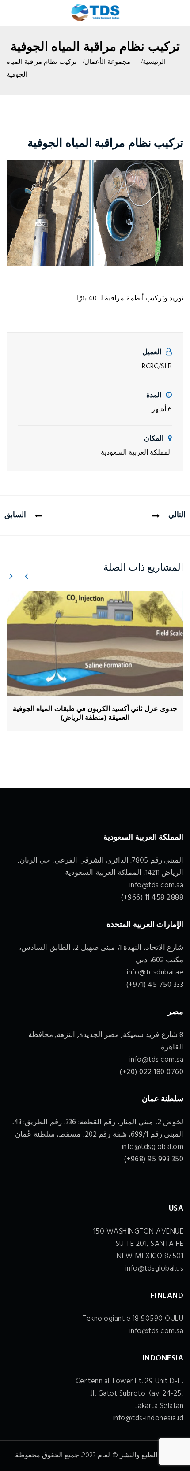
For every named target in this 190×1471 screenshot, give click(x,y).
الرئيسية (154, 62)
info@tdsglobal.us (154, 1269)
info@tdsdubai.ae (155, 972)
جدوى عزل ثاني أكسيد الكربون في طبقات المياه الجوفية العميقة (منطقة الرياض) (95, 714)
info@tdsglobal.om (153, 1147)
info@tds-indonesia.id (148, 1418)
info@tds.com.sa (156, 885)
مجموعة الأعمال (107, 62)
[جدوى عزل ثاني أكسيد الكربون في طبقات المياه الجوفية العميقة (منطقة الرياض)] (95, 643)
